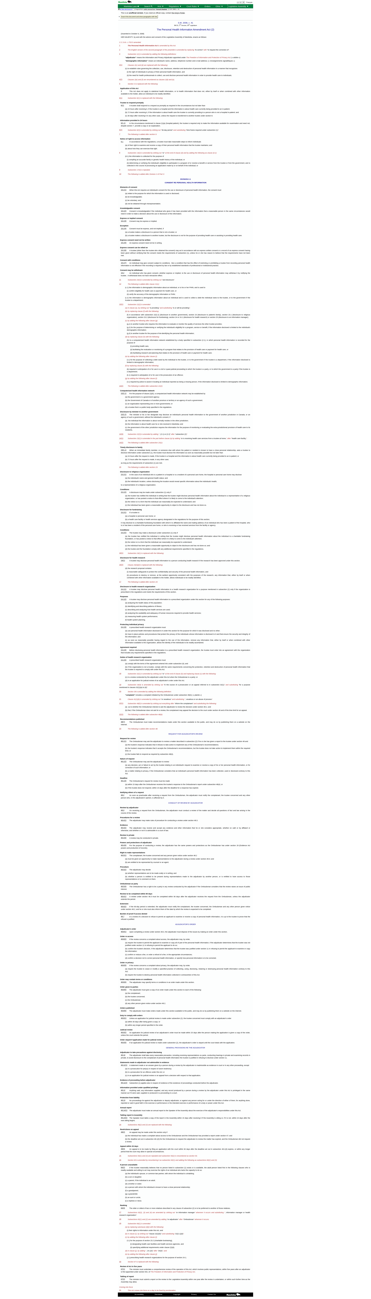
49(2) (123, 1132)
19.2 (122, 273)
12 (120, 284)
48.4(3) (123, 838)
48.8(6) (123, 1011)
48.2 (122, 795)
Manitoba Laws (130, 6)
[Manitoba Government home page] (233, 1295)
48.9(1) (123, 1018)
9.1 (122, 142)
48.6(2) (123, 907)
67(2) (123, 1279)
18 (120, 674)
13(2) (121, 386)
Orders (207, 6)
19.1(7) (123, 263)
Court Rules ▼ (193, 6)
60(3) (123, 1208)
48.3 (122, 810)
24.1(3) (123, 627)
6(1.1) (123, 123)
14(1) (121, 438)
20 (120, 691)
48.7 (122, 916)
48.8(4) (123, 982)
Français (249, 2)
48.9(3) (123, 1042)
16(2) (121, 565)
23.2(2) (123, 533)
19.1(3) (123, 221)
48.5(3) (123, 886)
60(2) (123, 1167)
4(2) (120, 79)
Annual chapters (161, 9)
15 (120, 467)
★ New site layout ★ (126, 9)
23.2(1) (123, 512)
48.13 (123, 1100)
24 (120, 1125)
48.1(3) (123, 781)
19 (120, 685)
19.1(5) (123, 243)
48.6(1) (123, 896)
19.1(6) (123, 250)
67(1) (123, 1269)
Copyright (176, 1294)
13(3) (121, 434)
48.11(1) (124, 1065)
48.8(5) (123, 990)
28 (120, 1219)
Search (147, 6)
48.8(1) (123, 932)
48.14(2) (124, 1118)
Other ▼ (219, 6)
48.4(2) (123, 828)
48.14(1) (124, 1110)
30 (120, 1262)
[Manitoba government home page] (124, 2)
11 (120, 280)
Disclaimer (158, 1294)
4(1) (120, 65)
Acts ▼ (160, 6)
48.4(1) (123, 820)
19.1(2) (123, 211)
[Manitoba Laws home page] (119, 9)
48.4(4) (123, 845)
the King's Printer (178, 13)
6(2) (120, 130)
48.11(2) (124, 1083)
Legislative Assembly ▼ (238, 6)
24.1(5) (123, 660)
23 (120, 729)
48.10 (123, 1055)
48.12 (123, 1090)
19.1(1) (123, 190)
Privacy (194, 1294)
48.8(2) (123, 939)
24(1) (123, 560)
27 (120, 1212)
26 (120, 1160)
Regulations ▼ (175, 6)
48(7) (123, 722)
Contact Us (212, 1294)
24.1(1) (123, 589)
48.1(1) (123, 741)
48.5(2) (123, 870)
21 (120, 699)
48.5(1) (123, 855)
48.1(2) (123, 761)
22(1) (121, 703)
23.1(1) (123, 474)
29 (120, 1223)
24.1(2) (123, 599)
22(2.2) (123, 414)
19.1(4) (123, 229)
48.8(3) (123, 965)
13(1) (121, 304)
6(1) (120, 98)
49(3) (123, 1149)
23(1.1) (123, 450)
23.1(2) (123, 492)
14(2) (121, 443)
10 (120, 174)
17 (120, 582)
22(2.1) (123, 393)
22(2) (121, 714)
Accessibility (139, 1294)
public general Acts (149, 9)
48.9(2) (123, 1032)
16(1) (121, 553)
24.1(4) (123, 650)
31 (120, 1290)
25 (120, 1156)
